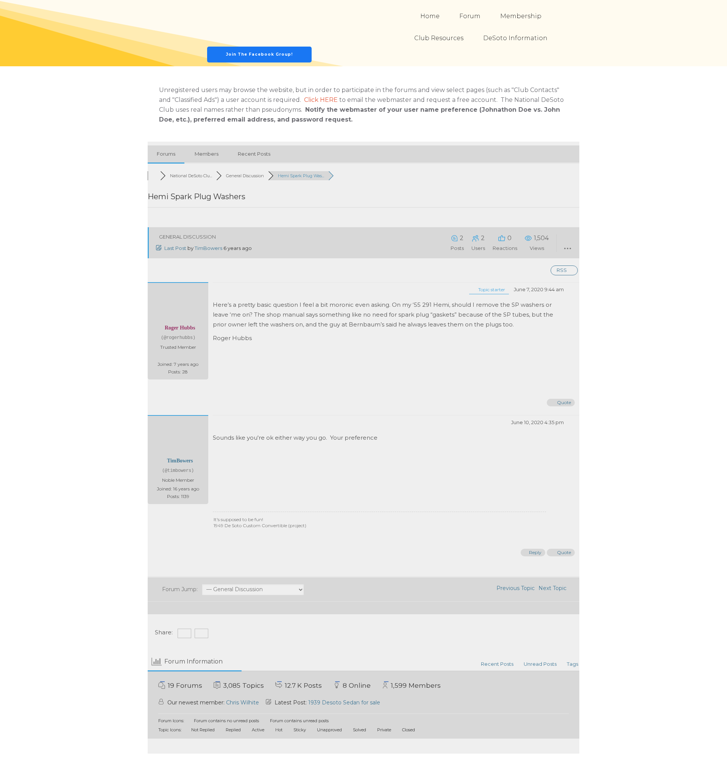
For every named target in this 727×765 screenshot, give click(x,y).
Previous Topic (514, 588)
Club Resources (438, 38)
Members (206, 154)
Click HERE (321, 99)
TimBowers (208, 248)
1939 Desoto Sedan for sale (344, 702)
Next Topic (553, 588)
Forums (166, 154)
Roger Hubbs (180, 328)
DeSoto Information (515, 38)
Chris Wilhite (242, 702)
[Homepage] (259, 23)
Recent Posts (254, 154)
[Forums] (154, 175)
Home (430, 16)
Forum (470, 16)
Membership (520, 16)
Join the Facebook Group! (259, 54)
